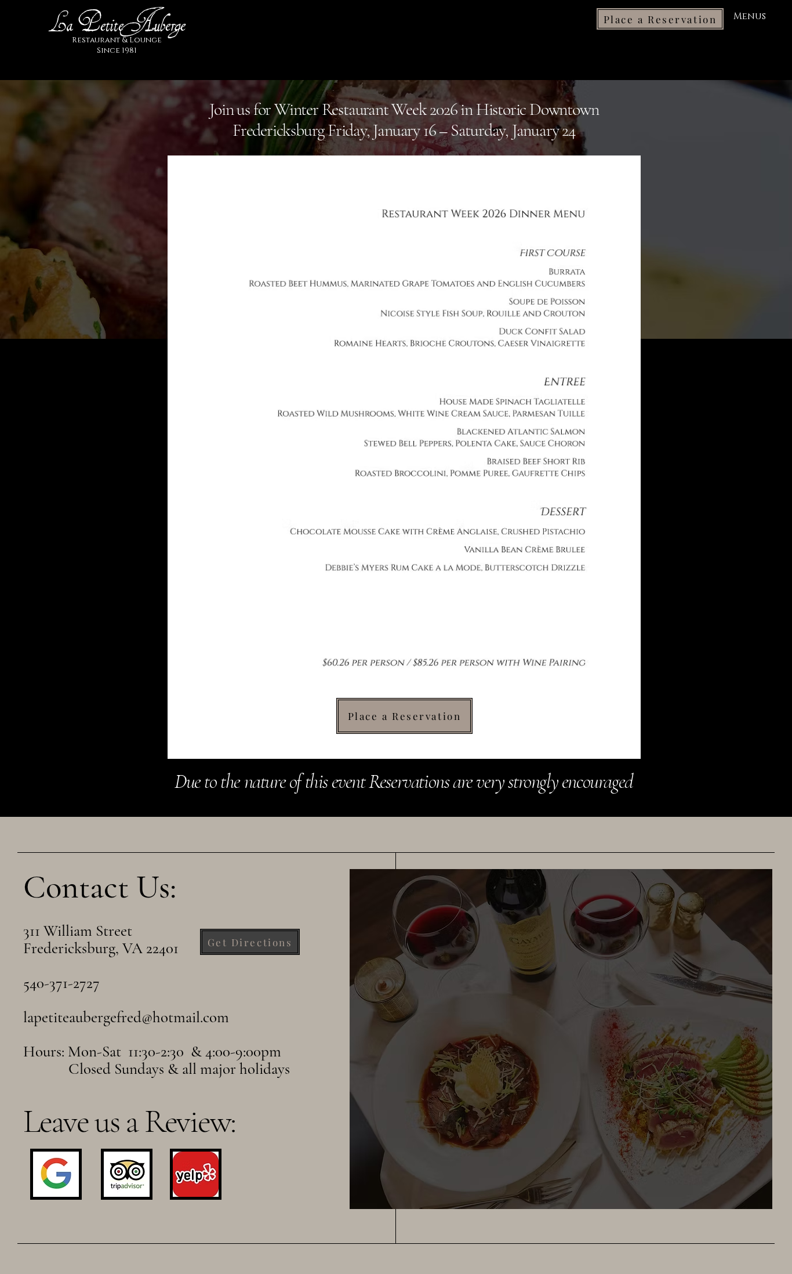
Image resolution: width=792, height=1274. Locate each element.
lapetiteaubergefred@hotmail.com (126, 1017)
